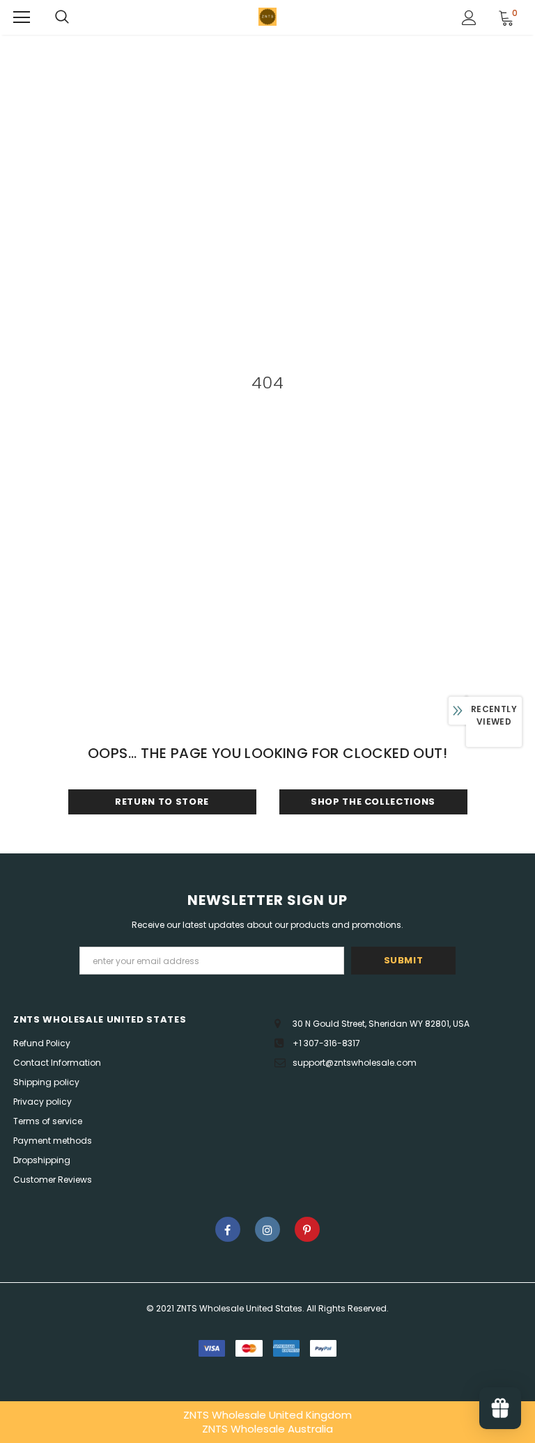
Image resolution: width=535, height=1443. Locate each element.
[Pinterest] (307, 1229)
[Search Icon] (62, 17)
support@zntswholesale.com (355, 1063)
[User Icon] (469, 17)
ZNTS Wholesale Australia (267, 1428)
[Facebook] (227, 1229)
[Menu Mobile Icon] (21, 17)
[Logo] (267, 17)
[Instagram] (267, 1229)
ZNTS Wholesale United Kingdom (267, 1414)
